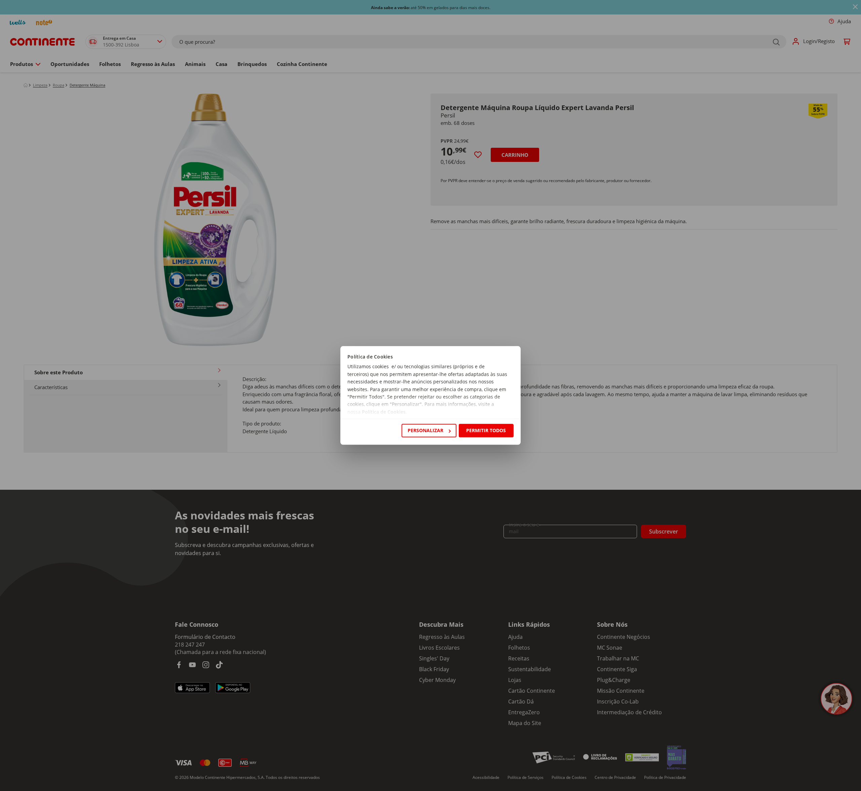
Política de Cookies (384, 412)
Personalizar (425, 430)
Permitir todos (486, 430)
